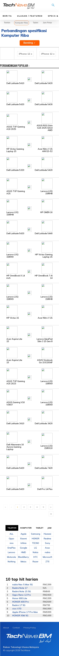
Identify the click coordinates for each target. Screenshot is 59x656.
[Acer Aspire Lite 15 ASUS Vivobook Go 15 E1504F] (29, 352)
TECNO (35, 543)
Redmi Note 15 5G (21, 591)
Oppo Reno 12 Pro (21, 594)
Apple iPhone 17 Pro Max (25, 612)
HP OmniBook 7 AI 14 (44, 277)
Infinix (23, 543)
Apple (23, 534)
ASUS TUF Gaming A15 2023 (15, 382)
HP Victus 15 (12, 318)
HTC (35, 557)
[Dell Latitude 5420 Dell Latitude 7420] (29, 460)
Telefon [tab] (12, 528)
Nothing (11, 561)
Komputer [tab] (26, 528)
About (6, 627)
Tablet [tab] (40, 528)
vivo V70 (16, 608)
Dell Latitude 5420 (44, 83)
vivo (12, 543)
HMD (23, 552)
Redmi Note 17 (19, 588)
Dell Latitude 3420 (44, 423)
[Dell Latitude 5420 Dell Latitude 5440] (29, 225)
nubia (47, 552)
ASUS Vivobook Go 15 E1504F (45, 361)
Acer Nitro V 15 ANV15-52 (45, 150)
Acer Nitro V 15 (45, 318)
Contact (16, 627)
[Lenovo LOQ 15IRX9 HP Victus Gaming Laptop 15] (29, 247)
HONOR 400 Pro (20, 601)
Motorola (11, 557)
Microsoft (47, 557)
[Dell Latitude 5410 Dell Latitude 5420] (29, 75)
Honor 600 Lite (19, 598)
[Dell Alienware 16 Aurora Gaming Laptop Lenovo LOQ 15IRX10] (29, 437)
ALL (11, 534)
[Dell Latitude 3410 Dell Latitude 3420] (29, 415)
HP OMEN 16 (46, 212)
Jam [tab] (49, 528)
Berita (7, 16)
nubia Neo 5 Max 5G (22, 584)
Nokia (35, 552)
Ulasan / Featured (29, 16)
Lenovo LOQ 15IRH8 (47, 192)
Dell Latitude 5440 (44, 233)
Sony (47, 543)
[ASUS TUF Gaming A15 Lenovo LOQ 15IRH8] (29, 183)
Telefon (7, 23)
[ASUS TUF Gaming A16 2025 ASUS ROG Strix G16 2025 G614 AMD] (29, 119)
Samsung (35, 534)
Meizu (23, 561)
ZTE (47, 561)
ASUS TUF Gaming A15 (15, 192)
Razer (35, 561)
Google (23, 548)
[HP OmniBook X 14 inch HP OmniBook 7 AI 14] (29, 268)
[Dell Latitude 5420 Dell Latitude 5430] (29, 96)
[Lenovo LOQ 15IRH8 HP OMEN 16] (29, 204)
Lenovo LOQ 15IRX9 (12, 255)
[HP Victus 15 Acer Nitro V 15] (29, 310)
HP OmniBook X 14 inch (15, 277)
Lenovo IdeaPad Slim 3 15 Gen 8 (45, 340)
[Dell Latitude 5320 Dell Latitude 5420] (29, 162)
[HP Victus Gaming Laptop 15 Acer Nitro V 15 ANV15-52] (29, 141)
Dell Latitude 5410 (15, 83)
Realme (47, 538)
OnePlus (11, 548)
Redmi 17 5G (18, 605)
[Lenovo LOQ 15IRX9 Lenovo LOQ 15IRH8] (29, 289)
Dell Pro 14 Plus (45, 489)
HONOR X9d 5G (20, 615)
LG (35, 548)
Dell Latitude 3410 (15, 423)
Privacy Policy (29, 627)
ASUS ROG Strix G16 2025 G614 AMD (45, 127)
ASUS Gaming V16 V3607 (15, 403)
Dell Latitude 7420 (44, 468)
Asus (47, 548)
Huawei (47, 534)
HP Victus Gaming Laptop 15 (15, 150)
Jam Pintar (47, 23)
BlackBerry (23, 557)
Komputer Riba (21, 23)
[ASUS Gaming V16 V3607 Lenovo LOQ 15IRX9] (29, 394)
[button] (53, 6)
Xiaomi (23, 538)
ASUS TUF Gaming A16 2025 (15, 128)
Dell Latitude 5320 (15, 170)
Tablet (35, 23)
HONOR (35, 538)
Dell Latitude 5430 (44, 104)
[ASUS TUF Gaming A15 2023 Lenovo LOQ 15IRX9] (29, 373)
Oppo (11, 538)
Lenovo (11, 552)
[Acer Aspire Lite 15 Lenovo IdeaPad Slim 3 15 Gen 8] (29, 331)
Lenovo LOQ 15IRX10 (47, 447)
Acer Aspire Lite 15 (14, 340)
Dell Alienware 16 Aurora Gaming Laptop (15, 446)
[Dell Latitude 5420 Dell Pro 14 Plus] (29, 481)
